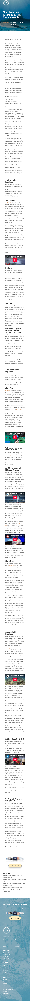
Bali (3, 939)
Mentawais (5, 946)
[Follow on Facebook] (4, 998)
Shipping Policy (6, 956)
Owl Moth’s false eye (11, 455)
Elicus (9, 993)
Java (4, 941)
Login (4, 965)
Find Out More (15, 918)
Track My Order (6, 958)
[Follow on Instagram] (6, 998)
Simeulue (16, 942)
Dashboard (5, 968)
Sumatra (16, 944)
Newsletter (5, 983)
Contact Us (5, 981)
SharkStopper (8, 648)
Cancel (4, 972)
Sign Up (4, 967)
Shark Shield (8, 202)
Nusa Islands (17, 941)
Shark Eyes (11, 565)
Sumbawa (17, 946)
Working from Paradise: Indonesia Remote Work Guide (14, 887)
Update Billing (5, 970)
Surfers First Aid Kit (6, 954)
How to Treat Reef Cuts (7, 952)
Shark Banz (7, 390)
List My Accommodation (7, 979)
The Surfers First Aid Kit (15, 865)
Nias (16, 939)
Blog (4, 985)
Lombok (4, 944)
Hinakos (4, 942)
